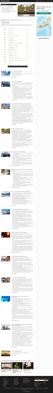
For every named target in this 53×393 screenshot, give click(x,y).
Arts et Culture (5, 380)
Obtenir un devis (44, 13)
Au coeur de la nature (5, 381)
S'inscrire (46, 380)
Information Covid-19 (39, 388)
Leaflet (37, 35)
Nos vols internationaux (16, 383)
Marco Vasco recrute (25, 382)
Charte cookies (22, 388)
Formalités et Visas (16, 380)
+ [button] (37, 17)
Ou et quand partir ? (16, 384)
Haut (50, 390)
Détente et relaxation (5, 382)
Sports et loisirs (5, 384)
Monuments (4, 385)
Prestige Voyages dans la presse (26, 381)
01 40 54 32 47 (44, 38)
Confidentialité (46, 388)
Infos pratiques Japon (16, 381)
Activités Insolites (5, 383)
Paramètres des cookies (30, 388)
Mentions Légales (15, 388)
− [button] (37, 18)
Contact (31, 389)
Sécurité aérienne (16, 382)
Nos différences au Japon (26, 380)
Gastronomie (4, 386)
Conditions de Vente (8, 388)
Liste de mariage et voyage (24, 389)
